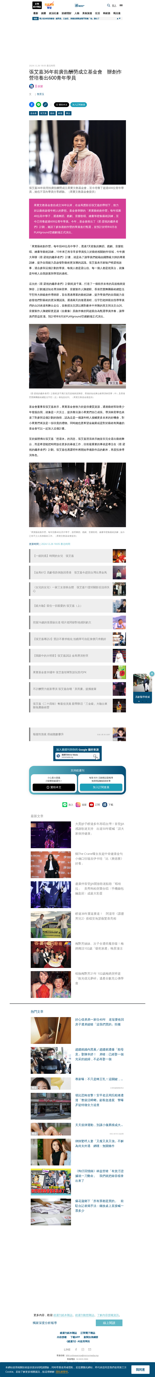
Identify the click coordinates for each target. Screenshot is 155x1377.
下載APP (75, 1337)
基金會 (33, 113)
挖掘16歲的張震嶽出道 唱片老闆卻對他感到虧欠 (62, 622)
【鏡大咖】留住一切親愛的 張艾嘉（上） (58, 605)
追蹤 (84, 804)
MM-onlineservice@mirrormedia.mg (82, 1355)
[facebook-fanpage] (76, 1349)
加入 (70, 804)
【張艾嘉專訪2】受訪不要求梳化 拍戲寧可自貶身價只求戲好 (69, 639)
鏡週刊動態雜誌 (84, 1315)
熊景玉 (40, 94)
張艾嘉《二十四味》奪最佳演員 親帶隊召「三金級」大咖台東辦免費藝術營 (70, 705)
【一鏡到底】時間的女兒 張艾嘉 (53, 556)
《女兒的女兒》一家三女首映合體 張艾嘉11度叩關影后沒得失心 (71, 589)
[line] (67, 1349)
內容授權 (62, 1337)
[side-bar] (121, 5)
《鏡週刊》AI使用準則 (77, 1341)
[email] (89, 1349)
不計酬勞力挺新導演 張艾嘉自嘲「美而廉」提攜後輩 (64, 689)
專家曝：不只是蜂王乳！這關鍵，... (99, 1079)
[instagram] (82, 1349)
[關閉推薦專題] (152, 673)
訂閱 (97, 804)
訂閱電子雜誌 (88, 1333)
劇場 (60, 113)
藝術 (52, 113)
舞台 (68, 113)
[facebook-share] (31, 104)
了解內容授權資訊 (108, 1315)
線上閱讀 (109, 1323)
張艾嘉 (43, 113)
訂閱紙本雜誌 (37, 5)
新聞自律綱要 (91, 1337)
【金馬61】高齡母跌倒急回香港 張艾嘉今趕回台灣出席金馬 (70, 572)
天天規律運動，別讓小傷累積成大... (99, 1125)
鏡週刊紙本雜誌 (63, 1315)
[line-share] (38, 104)
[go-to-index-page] (79, 5)
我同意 (140, 1369)
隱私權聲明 (62, 1371)
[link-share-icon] (45, 104)
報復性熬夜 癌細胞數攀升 (48, 734)
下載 (110, 804)
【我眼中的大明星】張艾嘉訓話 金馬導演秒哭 (60, 655)
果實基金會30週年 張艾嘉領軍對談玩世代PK (59, 672)
